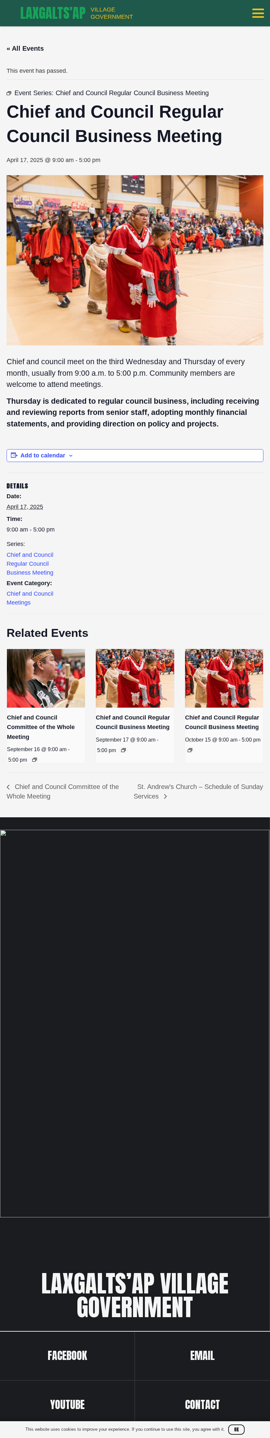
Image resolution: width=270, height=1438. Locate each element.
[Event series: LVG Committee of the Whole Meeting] (34, 760)
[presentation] (46, 678)
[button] (258, 13)
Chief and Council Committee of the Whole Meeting (41, 727)
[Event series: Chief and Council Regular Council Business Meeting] (123, 750)
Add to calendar (42, 455)
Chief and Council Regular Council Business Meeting (30, 564)
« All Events (25, 48)
